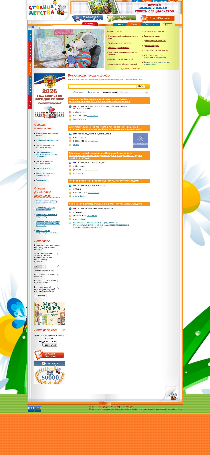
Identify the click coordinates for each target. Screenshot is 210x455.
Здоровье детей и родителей (119, 43)
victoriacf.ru (78, 173)
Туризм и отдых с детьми (154, 31)
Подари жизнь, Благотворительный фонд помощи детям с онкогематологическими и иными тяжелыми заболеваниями (99, 100)
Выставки (149, 24)
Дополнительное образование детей (122, 64)
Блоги (152, 18)
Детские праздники (151, 46)
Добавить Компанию (50, 355)
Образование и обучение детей (120, 59)
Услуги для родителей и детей (156, 50)
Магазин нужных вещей (125, 17)
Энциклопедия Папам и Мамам (91, 17)
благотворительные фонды (133, 79)
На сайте (79, 93)
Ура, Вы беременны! (44, 168)
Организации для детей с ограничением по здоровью (155, 56)
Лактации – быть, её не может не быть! (45, 174)
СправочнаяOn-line (167, 24)
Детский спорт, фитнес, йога (155, 41)
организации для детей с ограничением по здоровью (106, 79)
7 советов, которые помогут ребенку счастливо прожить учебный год (48, 224)
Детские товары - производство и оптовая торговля (157, 63)
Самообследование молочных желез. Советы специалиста (46, 154)
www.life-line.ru (79, 219)
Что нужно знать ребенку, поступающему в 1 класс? (46, 202)
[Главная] (47, 21)
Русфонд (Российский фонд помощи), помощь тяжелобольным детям (104, 181)
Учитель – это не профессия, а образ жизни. (47, 232)
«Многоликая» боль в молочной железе (45, 146)
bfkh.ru (76, 145)
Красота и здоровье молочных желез (44, 162)
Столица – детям (115, 31)
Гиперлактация (42, 180)
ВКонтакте (163, 18)
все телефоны (92, 116)
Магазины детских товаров (118, 48)
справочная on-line (81, 79)
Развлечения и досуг (152, 36)
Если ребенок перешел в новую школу (46, 216)
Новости (119, 24)
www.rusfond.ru (79, 196)
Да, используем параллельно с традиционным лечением (44, 268)
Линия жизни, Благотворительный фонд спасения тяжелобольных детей (105, 204)
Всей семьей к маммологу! (47, 140)
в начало (71, 79)
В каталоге (95, 93)
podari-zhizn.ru (79, 119)
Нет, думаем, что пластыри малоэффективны (45, 282)
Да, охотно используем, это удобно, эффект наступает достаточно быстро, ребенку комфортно (43, 257)
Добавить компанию (130, 69)
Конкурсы (89, 24)
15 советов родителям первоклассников (45, 209)
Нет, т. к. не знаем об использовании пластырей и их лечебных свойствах (44, 289)
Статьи (134, 24)
